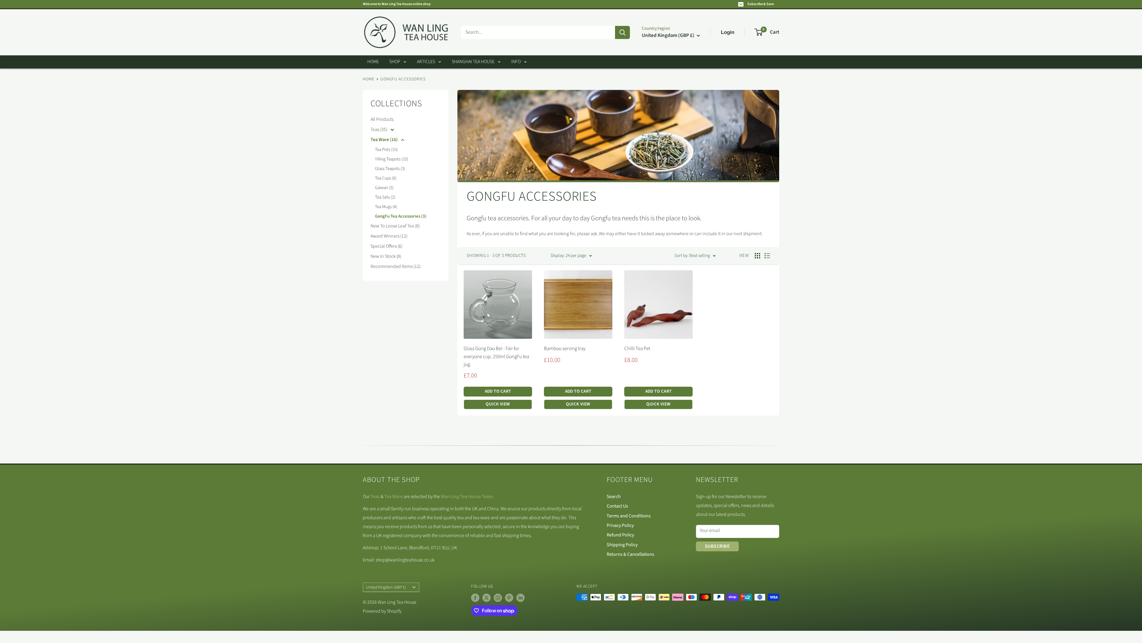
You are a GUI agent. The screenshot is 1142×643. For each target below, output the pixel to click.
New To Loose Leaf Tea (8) (395, 226)
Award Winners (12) (389, 236)
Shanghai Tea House (473, 61)
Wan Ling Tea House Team (467, 496)
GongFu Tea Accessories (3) (400, 216)
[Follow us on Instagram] (498, 598)
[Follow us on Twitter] (486, 598)
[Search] (622, 32)
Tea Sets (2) (385, 197)
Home (373, 61)
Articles (426, 61)
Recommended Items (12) (396, 266)
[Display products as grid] (757, 255)
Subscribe (717, 546)
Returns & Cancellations (630, 554)
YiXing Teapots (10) (391, 159)
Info (516, 61)
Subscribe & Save (760, 4)
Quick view (498, 404)
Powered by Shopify (382, 611)
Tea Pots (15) (386, 149)
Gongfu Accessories (402, 79)
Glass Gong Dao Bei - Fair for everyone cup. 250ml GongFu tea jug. (496, 356)
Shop (394, 61)
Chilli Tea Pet (637, 348)
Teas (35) (379, 129)
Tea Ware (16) (385, 139)
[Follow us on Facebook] (475, 598)
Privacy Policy (620, 525)
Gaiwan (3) (384, 188)
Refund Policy (620, 535)
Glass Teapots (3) (390, 169)
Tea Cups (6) (385, 178)
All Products (382, 119)
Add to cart (498, 391)
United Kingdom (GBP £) (386, 587)
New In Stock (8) (386, 256)
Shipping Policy (622, 544)
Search (614, 496)
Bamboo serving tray (564, 348)
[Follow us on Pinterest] (509, 598)
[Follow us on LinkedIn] (520, 598)
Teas (375, 496)
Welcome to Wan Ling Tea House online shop (397, 4)
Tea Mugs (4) (386, 207)
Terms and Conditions (629, 516)
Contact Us (617, 506)
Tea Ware (393, 496)
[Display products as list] (767, 255)
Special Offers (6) (386, 246)
